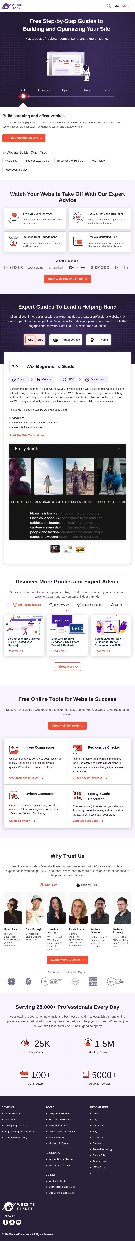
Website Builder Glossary (61, 1159)
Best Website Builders (70, 160)
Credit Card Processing (16, 1137)
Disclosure (98, 1137)
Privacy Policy (100, 1155)
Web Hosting (11, 1119)
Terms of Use (99, 1161)
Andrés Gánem (95, 931)
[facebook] (5, 1222)
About (95, 1113)
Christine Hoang (53, 931)
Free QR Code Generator (61, 1119)
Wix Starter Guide (57, 1181)
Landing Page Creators (16, 1125)
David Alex (10, 929)
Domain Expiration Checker (62, 1131)
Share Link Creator (58, 1125)
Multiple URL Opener (59, 1143)
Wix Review (98, 160)
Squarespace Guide (37, 160)
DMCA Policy (99, 1167)
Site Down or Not (57, 1137)
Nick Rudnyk (34, 929)
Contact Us (98, 1125)
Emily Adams (77, 929)
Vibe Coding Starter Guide (61, 1193)
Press (95, 1173)
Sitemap (97, 1143)
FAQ (95, 1131)
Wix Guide (11, 160)
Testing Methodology (102, 1149)
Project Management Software (19, 1131)
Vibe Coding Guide (16, 169)
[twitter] (12, 1222)
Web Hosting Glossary (59, 1165)
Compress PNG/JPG (59, 1113)
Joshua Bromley (118, 931)
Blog (95, 1119)
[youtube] (18, 1222)
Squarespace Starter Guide (62, 1187)
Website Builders (13, 1113)
